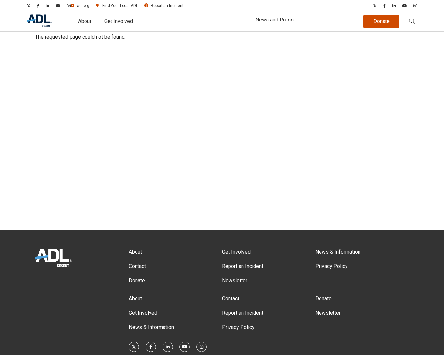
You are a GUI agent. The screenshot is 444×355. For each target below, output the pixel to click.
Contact (137, 266)
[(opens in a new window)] (28, 5)
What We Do (227, 21)
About (84, 21)
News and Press (274, 20)
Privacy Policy (331, 266)
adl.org (83, 5)
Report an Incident (167, 5)
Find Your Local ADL (120, 5)
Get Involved (118, 21)
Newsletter (234, 280)
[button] (412, 21)
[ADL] (39, 25)
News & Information (337, 252)
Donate (137, 280)
